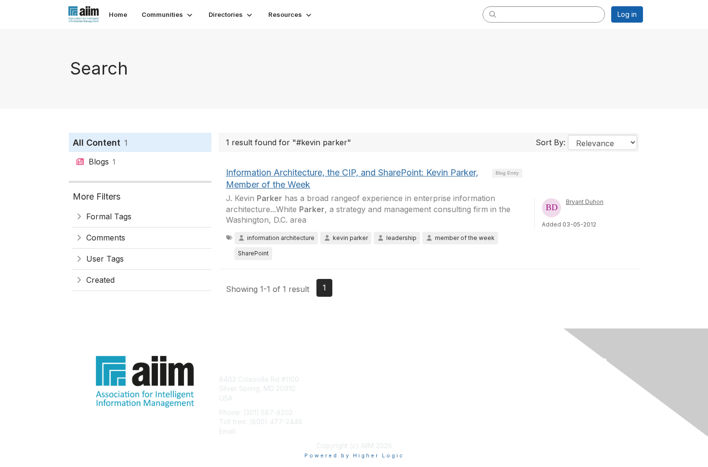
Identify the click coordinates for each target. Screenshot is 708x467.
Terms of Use (518, 388)
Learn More (376, 398)
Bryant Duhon (584, 201)
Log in (627, 14)
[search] (493, 14)
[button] (167, 14)
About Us (511, 379)
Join (364, 379)
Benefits (371, 388)
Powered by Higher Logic (354, 455)
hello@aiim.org (261, 431)
